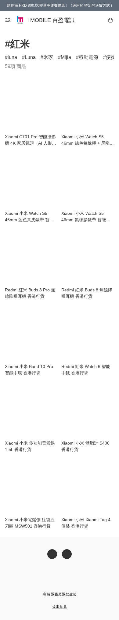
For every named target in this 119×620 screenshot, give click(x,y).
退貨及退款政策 (64, 594)
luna (12, 57)
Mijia (66, 57)
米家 (48, 57)
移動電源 (88, 57)
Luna (30, 57)
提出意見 (59, 606)
